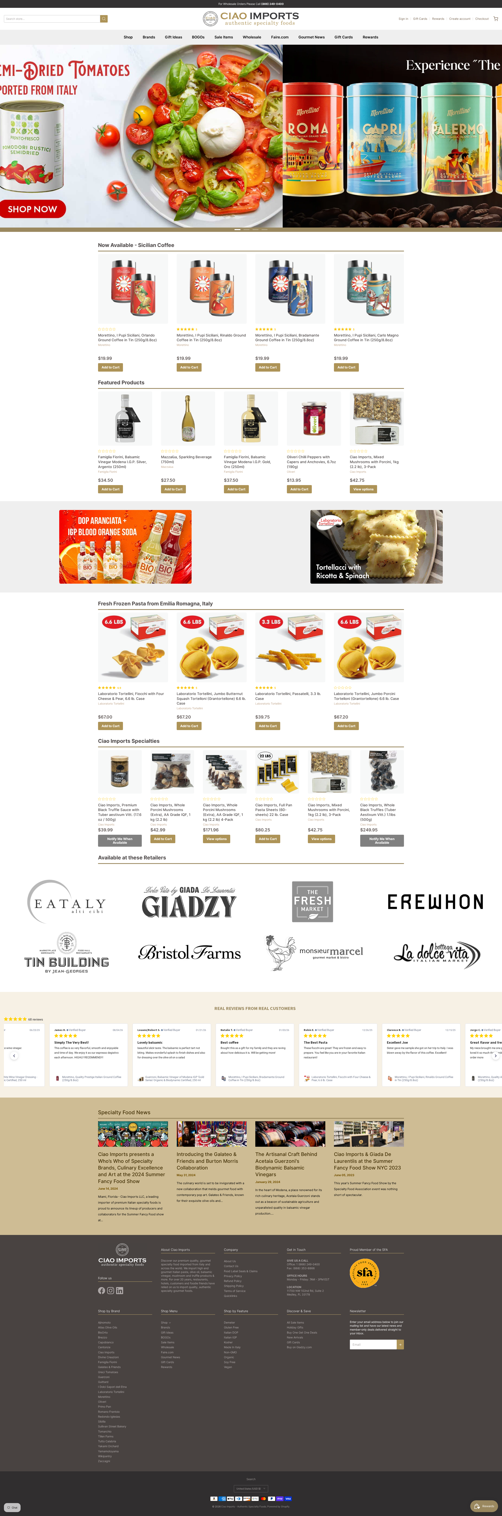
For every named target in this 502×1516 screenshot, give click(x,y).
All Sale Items (295, 1320)
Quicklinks (230, 1293)
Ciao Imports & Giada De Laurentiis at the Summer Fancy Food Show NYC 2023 (367, 1158)
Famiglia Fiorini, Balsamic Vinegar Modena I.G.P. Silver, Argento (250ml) (122, 459)
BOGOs (198, 37)
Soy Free (229, 1359)
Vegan (228, 1364)
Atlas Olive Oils (107, 1325)
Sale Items (224, 37)
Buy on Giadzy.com (299, 1344)
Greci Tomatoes (108, 1369)
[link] (88, 1076)
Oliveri (291, 469)
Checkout (482, 19)
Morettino (104, 342)
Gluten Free (231, 1325)
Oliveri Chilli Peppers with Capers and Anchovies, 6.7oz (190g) (311, 459)
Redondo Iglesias (109, 1414)
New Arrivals (295, 1334)
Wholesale (252, 37)
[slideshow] (251, 135)
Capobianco (106, 1340)
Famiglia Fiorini (107, 469)
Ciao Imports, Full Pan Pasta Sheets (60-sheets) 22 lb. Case (273, 807)
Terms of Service (235, 1288)
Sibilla (101, 1419)
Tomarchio (104, 1429)
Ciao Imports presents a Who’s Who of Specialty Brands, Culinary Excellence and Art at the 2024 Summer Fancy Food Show (131, 1165)
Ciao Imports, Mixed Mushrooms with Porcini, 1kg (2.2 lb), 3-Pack (374, 459)
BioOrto (103, 1330)
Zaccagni (104, 1458)
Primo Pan (104, 1404)
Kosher (228, 1340)
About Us (230, 1258)
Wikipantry (105, 1453)
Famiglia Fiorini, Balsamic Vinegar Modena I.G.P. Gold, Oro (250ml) (247, 459)
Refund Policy (233, 1278)
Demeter (229, 1320)
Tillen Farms (105, 1433)
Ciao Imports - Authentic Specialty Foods (243, 1503)
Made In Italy (232, 1344)
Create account (459, 19)
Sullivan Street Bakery (112, 1424)
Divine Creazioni (108, 1354)
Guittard (103, 1379)
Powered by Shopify (278, 1503)
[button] (14, 1053)
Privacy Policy (233, 1273)
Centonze (104, 1344)
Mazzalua (167, 464)
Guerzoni (103, 1374)
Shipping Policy (234, 1283)
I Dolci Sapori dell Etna (112, 1384)
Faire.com (280, 37)
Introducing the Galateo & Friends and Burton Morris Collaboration (207, 1158)
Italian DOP (231, 1330)
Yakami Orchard (108, 1443)
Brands (149, 37)
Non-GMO (230, 1349)
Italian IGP (230, 1334)
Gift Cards (420, 19)
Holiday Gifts (295, 1325)
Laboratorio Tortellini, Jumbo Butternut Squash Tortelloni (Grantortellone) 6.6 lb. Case (211, 696)
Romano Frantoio (109, 1409)
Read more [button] (422, 1059)
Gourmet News (311, 37)
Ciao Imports (358, 469)
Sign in (403, 19)
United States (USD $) (248, 1486)
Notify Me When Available (119, 838)
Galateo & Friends (109, 1364)
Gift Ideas (173, 37)
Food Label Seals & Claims (240, 1268)
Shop (128, 37)
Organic (229, 1354)
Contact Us (231, 1263)
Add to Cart (110, 365)
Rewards (438, 19)
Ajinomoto (104, 1320)
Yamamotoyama (108, 1448)
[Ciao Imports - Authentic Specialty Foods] (251, 19)
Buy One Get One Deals (302, 1330)
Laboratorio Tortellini (111, 701)
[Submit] (104, 19)
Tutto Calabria (107, 1439)
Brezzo (102, 1334)
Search (251, 1476)
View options (363, 487)
